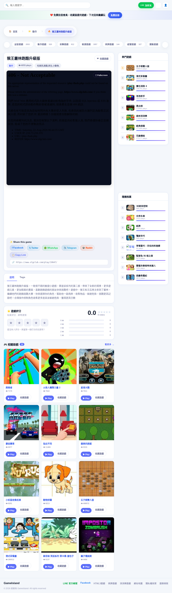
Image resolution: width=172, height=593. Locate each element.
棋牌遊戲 (112, 44)
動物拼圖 (47, 500)
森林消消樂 (141, 116)
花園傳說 (140, 136)
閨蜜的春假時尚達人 (146, 266)
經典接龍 (140, 126)
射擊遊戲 (67, 44)
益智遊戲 (22, 44)
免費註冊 (115, 15)
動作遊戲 (45, 44)
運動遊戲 (156, 44)
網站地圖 (138, 583)
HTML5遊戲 (99, 583)
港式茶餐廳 (11, 556)
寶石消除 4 (141, 86)
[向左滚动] (7, 45)
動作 (11, 66)
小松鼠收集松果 (13, 500)
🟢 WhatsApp (51, 248)
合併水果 (140, 216)
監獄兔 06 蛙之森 (144, 256)
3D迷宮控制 (142, 206)
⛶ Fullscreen (101, 75)
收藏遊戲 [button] (104, 58)
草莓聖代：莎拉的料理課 (148, 246)
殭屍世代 (140, 236)
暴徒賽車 (10, 443)
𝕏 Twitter (33, 248)
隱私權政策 (151, 583)
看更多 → (109, 344)
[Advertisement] (59, 211)
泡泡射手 (140, 96)
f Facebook (17, 248)
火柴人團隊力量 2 (51, 387)
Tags (22, 277)
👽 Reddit (87, 248)
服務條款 (164, 583)
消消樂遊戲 (125, 583)
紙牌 (138, 226)
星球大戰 (85, 387)
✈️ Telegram (70, 248)
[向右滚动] (165, 45)
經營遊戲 (134, 44)
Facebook (85, 583)
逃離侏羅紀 (141, 276)
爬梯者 (9, 387)
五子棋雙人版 (87, 500)
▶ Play (11, 398)
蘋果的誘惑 (86, 443)
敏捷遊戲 (89, 44)
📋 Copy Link (19, 255)
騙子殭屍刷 (86, 556)
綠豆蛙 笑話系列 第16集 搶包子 (58, 556)
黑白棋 (139, 106)
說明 (12, 277)
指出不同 (47, 443)
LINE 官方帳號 (70, 583)
